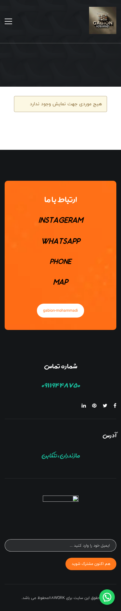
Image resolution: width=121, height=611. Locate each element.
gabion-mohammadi (60, 310)
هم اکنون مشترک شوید (91, 563)
